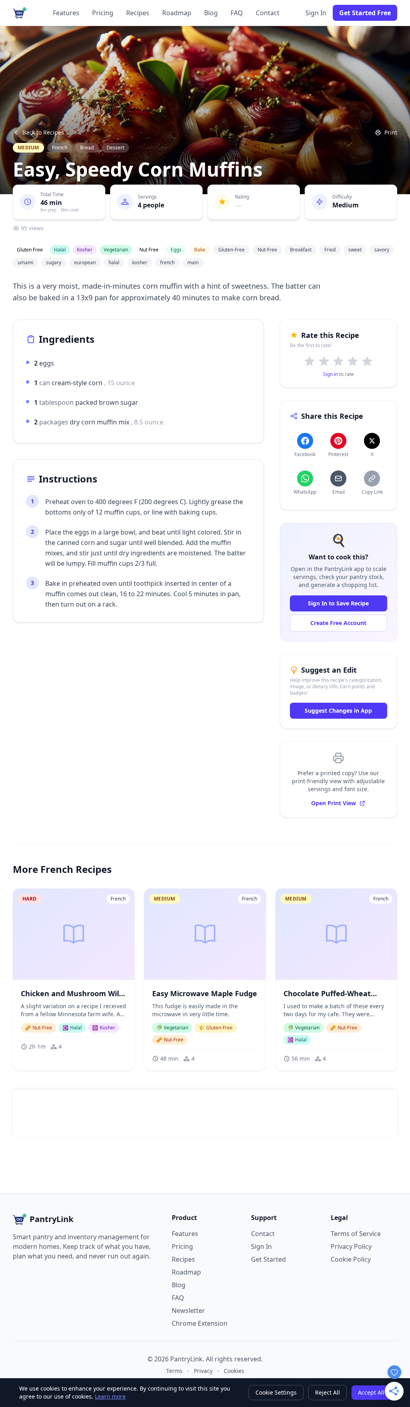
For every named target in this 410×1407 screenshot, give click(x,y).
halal (114, 262)
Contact (267, 12)
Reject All (327, 1392)
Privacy (203, 1371)
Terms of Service (356, 1233)
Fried (330, 249)
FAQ (237, 12)
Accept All (371, 1392)
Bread (87, 147)
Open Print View (333, 803)
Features (66, 12)
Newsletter (188, 1310)
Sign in (330, 374)
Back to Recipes (43, 132)
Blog (211, 12)
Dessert (115, 147)
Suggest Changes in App (338, 710)
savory (381, 249)
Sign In (315, 12)
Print (390, 132)
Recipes (137, 12)
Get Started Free (365, 12)
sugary (53, 262)
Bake (199, 249)
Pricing (102, 12)
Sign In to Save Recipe (338, 603)
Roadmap (176, 12)
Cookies (234, 1371)
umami (25, 262)
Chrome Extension (199, 1323)
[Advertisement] (205, 1113)
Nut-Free (267, 249)
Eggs (176, 249)
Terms (174, 1371)
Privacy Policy (351, 1246)
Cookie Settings (276, 1392)
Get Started (268, 1259)
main (193, 262)
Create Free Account (338, 623)
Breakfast (301, 249)
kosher (139, 262)
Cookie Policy (351, 1259)
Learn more (110, 1396)
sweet (355, 249)
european (85, 262)
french (167, 262)
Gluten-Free (231, 249)
